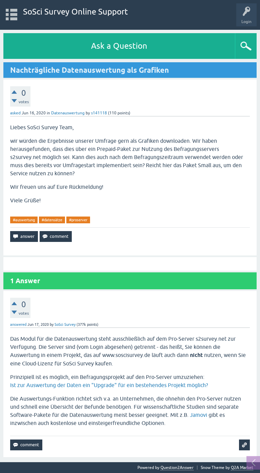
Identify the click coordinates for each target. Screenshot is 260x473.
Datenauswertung (68, 113)
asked (15, 113)
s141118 (99, 113)
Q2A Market (242, 467)
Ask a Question (119, 45)
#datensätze (52, 220)
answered (18, 324)
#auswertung (24, 220)
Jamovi (198, 415)
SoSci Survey (65, 324)
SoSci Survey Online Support (75, 11)
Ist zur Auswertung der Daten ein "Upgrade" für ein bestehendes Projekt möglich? (109, 385)
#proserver (78, 220)
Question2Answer (177, 467)
